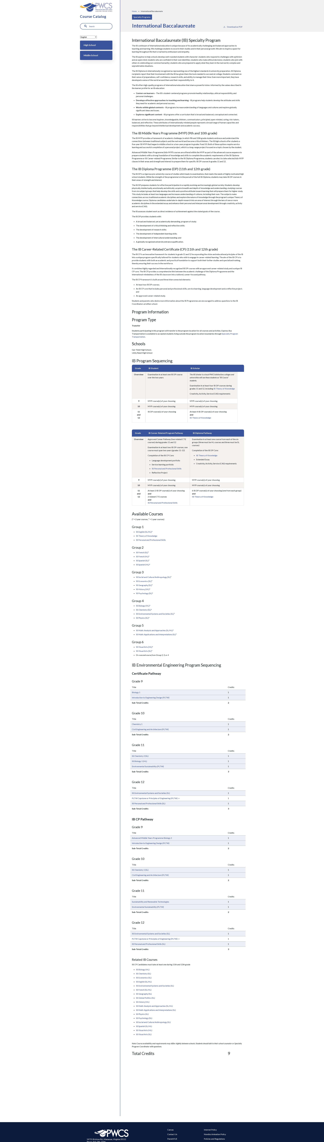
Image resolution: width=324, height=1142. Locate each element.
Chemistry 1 (137, 724)
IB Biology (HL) (142, 969)
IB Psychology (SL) (144, 1018)
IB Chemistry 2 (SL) (140, 756)
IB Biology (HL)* (143, 605)
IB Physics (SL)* (142, 618)
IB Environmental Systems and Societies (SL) (155, 614)
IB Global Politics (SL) (145, 998)
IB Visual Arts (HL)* (144, 647)
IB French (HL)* (142, 556)
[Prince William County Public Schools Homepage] (112, 1133)
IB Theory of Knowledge (224, 388)
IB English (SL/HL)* (144, 532)
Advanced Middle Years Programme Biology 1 (152, 838)
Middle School (91, 55)
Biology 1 (136, 692)
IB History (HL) (142, 1002)
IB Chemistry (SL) (143, 973)
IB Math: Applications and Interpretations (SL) (156, 634)
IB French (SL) (142, 552)
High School (90, 45)
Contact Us (172, 1134)
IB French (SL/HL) (143, 990)
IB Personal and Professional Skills (166, 468)
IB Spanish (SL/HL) (144, 1026)
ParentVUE (172, 1139)
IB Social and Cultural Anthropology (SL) (153, 577)
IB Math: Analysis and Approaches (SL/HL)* (155, 630)
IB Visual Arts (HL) (144, 1030)
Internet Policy (210, 1129)
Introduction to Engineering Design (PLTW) (150, 697)
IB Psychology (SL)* (144, 593)
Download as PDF (234, 27)
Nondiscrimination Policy (215, 1134)
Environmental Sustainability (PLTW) (148, 766)
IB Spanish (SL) (142, 560)
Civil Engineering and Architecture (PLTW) (150, 729)
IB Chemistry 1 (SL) (140, 870)
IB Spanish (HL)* (143, 564)
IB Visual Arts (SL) (144, 651)
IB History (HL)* (143, 589)
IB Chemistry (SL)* (144, 610)
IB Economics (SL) (144, 581)
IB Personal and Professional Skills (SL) (148, 803)
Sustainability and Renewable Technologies (150, 901)
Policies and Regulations (214, 1139)
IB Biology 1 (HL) (139, 761)
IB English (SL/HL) (144, 981)
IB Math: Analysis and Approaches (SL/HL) (154, 1006)
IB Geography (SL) (144, 585)
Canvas (170, 1129)
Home (134, 11)
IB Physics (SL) (142, 1014)
